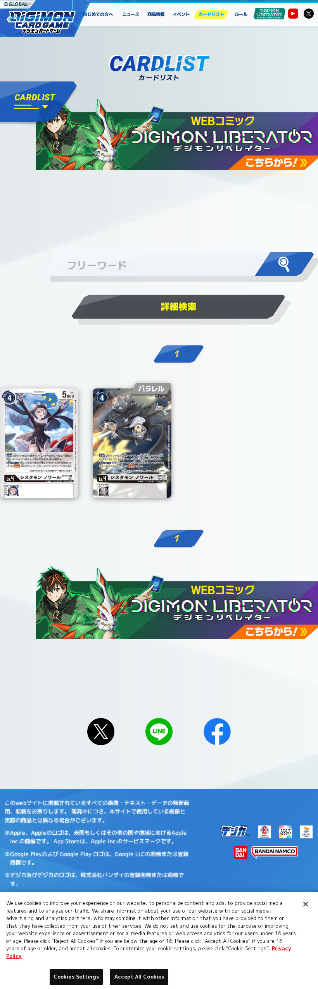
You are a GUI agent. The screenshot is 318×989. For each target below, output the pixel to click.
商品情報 (156, 14)
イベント (181, 14)
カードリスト (211, 14)
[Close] (305, 904)
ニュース (131, 14)
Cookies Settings (76, 976)
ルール (241, 14)
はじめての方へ (98, 14)
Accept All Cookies (139, 976)
